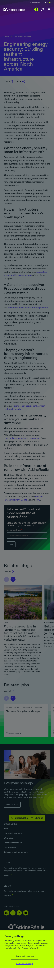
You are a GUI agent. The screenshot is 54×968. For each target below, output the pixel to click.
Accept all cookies (25, 957)
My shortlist (35, 3)
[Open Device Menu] (49, 9)
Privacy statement (29, 948)
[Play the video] (36, 9)
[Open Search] (42, 9)
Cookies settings (24, 964)
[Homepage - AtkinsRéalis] (14, 9)
